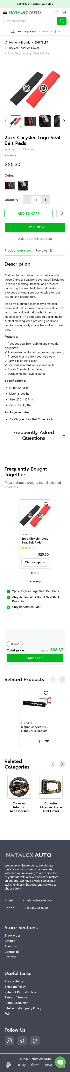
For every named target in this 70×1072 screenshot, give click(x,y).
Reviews (10, 957)
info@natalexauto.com (37, 900)
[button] (35, 533)
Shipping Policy (15, 986)
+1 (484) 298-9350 (35, 907)
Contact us (12, 951)
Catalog (10, 940)
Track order (12, 935)
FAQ (7, 1013)
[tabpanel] (35, 349)
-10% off (14, 644)
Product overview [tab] (18, 250)
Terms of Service (16, 997)
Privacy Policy (14, 981)
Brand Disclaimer (16, 1002)
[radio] (6, 149)
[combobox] (35, 21)
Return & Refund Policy (20, 992)
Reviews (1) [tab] (43, 250)
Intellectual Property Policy (23, 1008)
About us (11, 946)
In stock (11, 155)
